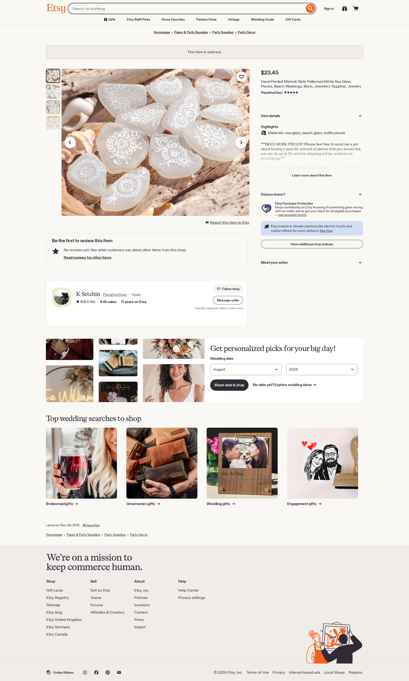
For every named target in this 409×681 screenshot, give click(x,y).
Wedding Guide (262, 19)
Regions (356, 672)
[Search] (310, 8)
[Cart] (356, 8)
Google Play (98, 650)
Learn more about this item (312, 175)
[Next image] (241, 142)
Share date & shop (229, 385)
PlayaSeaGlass (272, 92)
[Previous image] (70, 142)
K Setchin (88, 293)
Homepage (162, 32)
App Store (62, 650)
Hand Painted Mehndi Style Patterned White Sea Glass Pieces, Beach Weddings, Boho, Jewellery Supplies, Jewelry (311, 83)
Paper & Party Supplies (191, 32)
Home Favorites (173, 19)
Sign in (329, 8)
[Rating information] (78, 302)
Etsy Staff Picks (138, 19)
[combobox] (186, 8)
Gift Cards (293, 19)
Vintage (234, 19)
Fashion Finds (206, 19)
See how (326, 231)
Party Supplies (223, 32)
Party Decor (247, 32)
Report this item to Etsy (229, 222)
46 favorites (91, 525)
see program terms (292, 215)
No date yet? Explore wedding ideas (284, 384)
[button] (228, 300)
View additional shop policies (312, 244)
